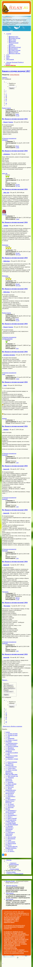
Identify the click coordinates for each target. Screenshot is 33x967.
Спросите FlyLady (18, 936)
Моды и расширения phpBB (14, 953)
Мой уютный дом (21, 939)
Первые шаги (18, 931)
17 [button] (6, 94)
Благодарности (10, 947)
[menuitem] (13, 36)
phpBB (21, 950)
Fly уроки (21, 933)
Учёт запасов (9, 893)
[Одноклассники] (5, 855)
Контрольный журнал (20, 935)
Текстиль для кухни (11, 885)
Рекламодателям (10, 948)
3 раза (17, 114)
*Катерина (5, 591)
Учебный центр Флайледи (7, 17)
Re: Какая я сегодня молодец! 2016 (15, 119)
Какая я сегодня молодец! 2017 (16, 71)
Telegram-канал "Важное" (14, 927)
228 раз (17, 598)
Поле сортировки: (8, 687)
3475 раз (18, 254)
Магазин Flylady (10, 881)
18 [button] (6, 96)
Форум (17, 945)
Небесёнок (5, 245)
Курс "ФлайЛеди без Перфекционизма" (15, 20)
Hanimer (4, 418)
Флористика (13, 942)
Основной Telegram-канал (14, 925)
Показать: (6, 683)
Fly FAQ (7, 936)
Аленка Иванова (14, 74)
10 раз (17, 146)
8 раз (17, 348)
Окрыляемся (8, 938)
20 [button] (6, 99)
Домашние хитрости (12, 944)
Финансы (7, 941)
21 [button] (6, 100)
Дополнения (9, 899)
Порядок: (6, 690)
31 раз (17, 115)
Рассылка (7, 935)
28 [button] (6, 103)
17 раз (17, 599)
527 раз (18, 186)
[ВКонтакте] (3, 855)
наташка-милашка (7, 338)
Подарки (22, 942)
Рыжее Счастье (6, 108)
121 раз (17, 253)
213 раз (17, 184)
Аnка (3, 374)
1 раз (17, 462)
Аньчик (4, 214)
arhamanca (5, 140)
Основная (8, 931)
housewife (5, 455)
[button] (6, 82)
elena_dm (4, 173)
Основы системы (10, 933)
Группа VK (8, 928)
